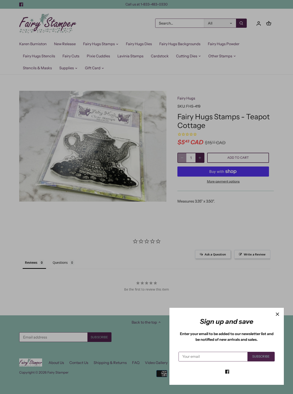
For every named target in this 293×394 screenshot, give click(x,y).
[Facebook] (227, 371)
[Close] (277, 314)
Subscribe (261, 356)
